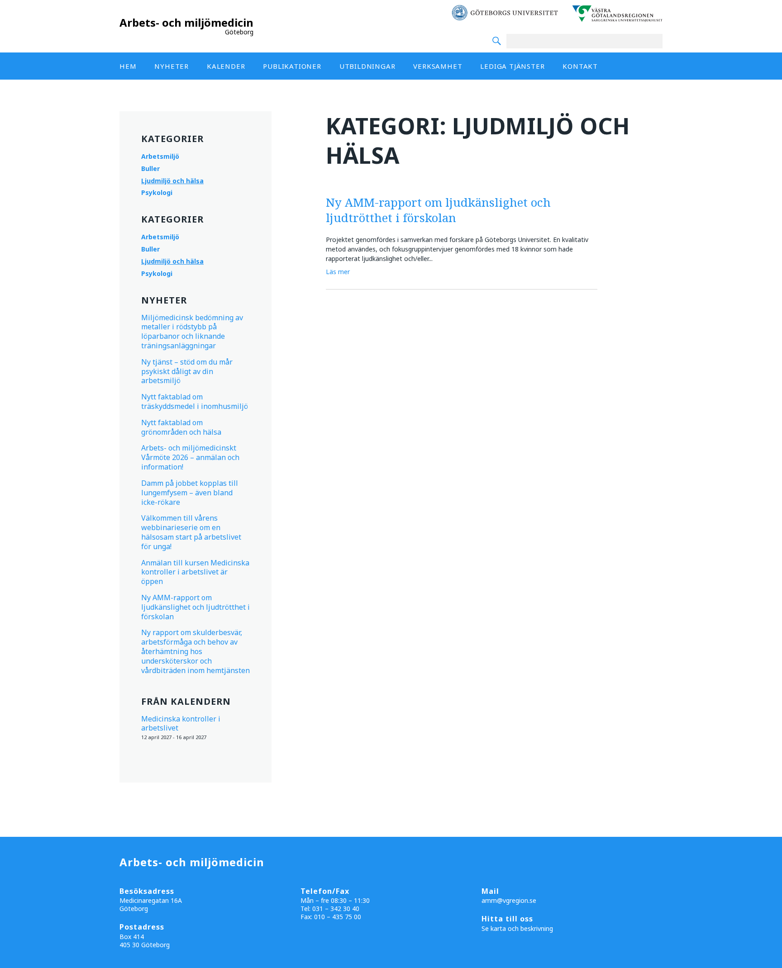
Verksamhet (437, 66)
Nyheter (171, 66)
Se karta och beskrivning (517, 928)
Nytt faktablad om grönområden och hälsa (181, 427)
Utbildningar (367, 66)
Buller (150, 168)
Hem (127, 66)
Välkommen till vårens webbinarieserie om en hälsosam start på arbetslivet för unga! (191, 532)
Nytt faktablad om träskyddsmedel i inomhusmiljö (194, 401)
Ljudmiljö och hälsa (172, 180)
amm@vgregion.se (509, 900)
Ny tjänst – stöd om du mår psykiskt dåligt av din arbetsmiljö (187, 371)
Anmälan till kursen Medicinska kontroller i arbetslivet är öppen (195, 572)
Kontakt (580, 66)
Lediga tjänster (512, 66)
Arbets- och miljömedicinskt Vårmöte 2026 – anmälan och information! (190, 457)
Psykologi (156, 192)
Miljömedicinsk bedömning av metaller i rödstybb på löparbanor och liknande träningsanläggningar (192, 332)
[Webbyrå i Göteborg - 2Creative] (770, 960)
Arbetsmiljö (160, 156)
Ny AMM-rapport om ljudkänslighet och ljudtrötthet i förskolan (195, 607)
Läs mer (338, 271)
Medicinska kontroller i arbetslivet (180, 723)
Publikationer (292, 66)
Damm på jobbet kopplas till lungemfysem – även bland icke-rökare (189, 492)
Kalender (226, 66)
